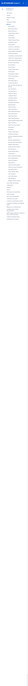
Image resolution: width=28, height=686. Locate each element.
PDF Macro (11, 129)
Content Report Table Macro (15, 51)
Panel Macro (11, 127)
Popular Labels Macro (13, 131)
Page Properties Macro (13, 118)
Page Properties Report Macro (15, 120)
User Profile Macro (12, 176)
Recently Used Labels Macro (15, 142)
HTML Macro (11, 78)
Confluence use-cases (12, 198)
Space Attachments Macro (14, 155)
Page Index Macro (12, 116)
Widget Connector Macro (14, 180)
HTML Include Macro (13, 76)
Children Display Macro (13, 40)
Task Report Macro (12, 169)
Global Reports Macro (13, 74)
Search (23, 3)
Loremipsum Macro (12, 98)
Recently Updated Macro (14, 140)
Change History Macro (13, 33)
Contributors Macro (13, 53)
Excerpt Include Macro (13, 62)
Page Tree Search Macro (14, 125)
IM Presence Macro (13, 80)
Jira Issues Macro (12, 91)
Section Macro (11, 153)
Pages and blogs (11, 17)
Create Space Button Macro (15, 60)
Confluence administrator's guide (15, 201)
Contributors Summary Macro (15, 55)
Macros (9, 24)
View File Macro (12, 178)
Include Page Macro (13, 83)
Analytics (9, 187)
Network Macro (12, 104)
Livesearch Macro (12, 95)
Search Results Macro (13, 151)
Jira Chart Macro (12, 89)
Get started (9, 13)
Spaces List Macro (12, 160)
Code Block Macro (12, 42)
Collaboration (10, 185)
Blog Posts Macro (12, 31)
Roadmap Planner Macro (14, 146)
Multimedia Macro (12, 100)
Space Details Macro (13, 158)
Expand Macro (11, 67)
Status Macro (11, 162)
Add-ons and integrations (13, 196)
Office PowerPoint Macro (14, 111)
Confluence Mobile (11, 22)
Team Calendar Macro (13, 171)
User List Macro (12, 174)
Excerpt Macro (11, 64)
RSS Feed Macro (12, 149)
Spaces (8, 15)
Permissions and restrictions (13, 192)
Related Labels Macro (13, 144)
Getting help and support (13, 219)
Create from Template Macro (15, 58)
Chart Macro (11, 35)
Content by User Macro (13, 49)
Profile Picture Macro (13, 134)
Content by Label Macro (14, 46)
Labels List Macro (12, 93)
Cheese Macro (11, 37)
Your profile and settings (12, 183)
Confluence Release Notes (13, 216)
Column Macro (11, 44)
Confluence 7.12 (10, 8)
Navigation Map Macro (13, 102)
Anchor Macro (11, 26)
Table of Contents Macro (14, 165)
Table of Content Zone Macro (15, 167)
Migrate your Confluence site (14, 207)
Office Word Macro (12, 113)
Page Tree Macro (12, 122)
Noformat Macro (12, 107)
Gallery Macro (11, 71)
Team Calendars (11, 194)
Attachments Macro (13, 28)
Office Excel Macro (12, 109)
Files (8, 19)
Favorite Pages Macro (13, 69)
